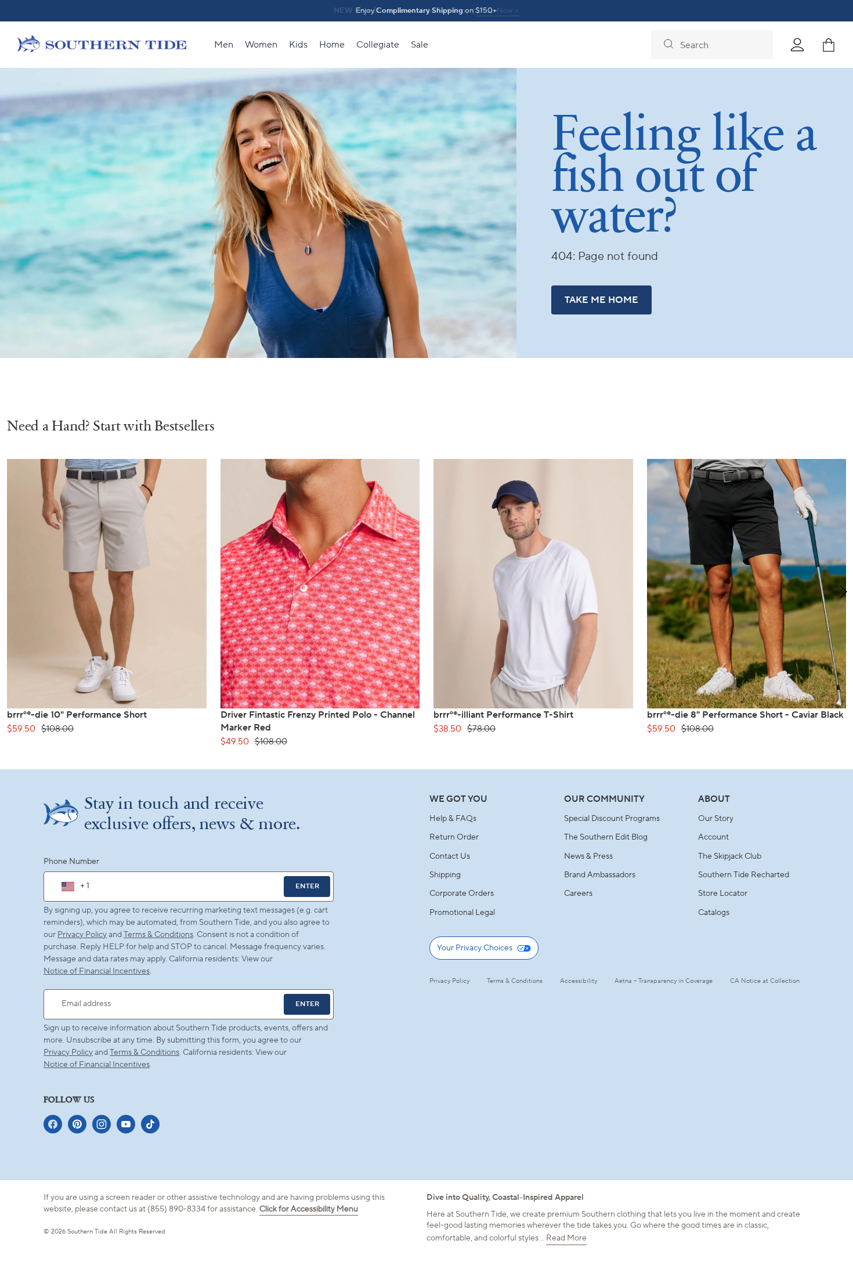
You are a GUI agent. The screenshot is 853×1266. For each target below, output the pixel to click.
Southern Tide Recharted (743, 875)
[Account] (797, 45)
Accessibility (578, 981)
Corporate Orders (461, 893)
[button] (843, 592)
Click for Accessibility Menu (308, 1209)
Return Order (454, 837)
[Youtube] (126, 1124)
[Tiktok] (150, 1124)
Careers (578, 893)
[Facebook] (53, 1124)
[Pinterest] (77, 1124)
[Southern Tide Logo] (101, 45)
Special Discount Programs (612, 818)
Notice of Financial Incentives (97, 1064)
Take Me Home (601, 300)
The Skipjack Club (729, 856)
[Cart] (828, 45)
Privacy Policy (82, 934)
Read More (566, 1238)
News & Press (588, 856)
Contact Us (449, 856)
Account (713, 837)
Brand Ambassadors (599, 875)
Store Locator (722, 893)
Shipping (445, 875)
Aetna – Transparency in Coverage (664, 981)
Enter (307, 886)
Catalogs (713, 912)
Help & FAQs (452, 818)
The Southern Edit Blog (606, 837)
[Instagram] (101, 1124)
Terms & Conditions (158, 934)
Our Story (715, 818)
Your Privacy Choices (474, 948)
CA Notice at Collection (765, 981)
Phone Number (71, 861)
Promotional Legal (462, 912)
